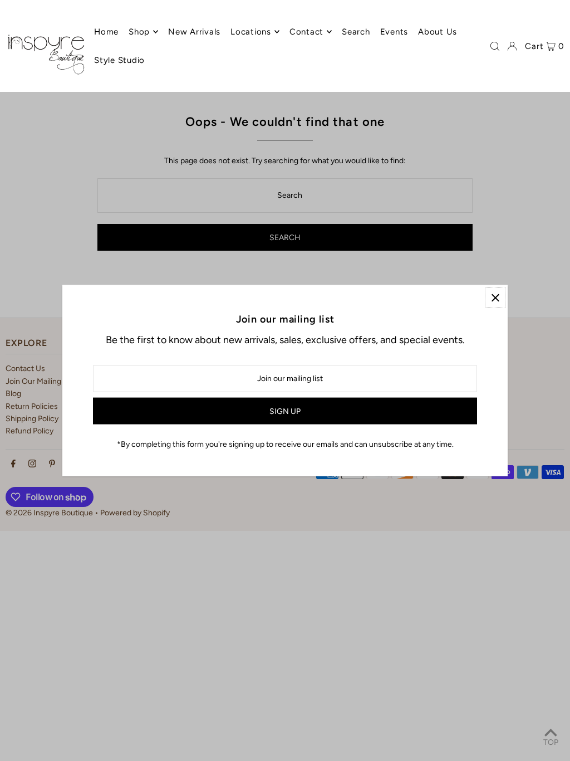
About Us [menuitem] (437, 32)
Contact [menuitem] (306, 32)
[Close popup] (495, 298)
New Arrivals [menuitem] (194, 32)
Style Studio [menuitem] (119, 60)
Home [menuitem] (106, 32)
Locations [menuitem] (250, 32)
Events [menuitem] (394, 32)
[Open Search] (494, 46)
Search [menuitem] (356, 32)
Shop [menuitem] (139, 32)
